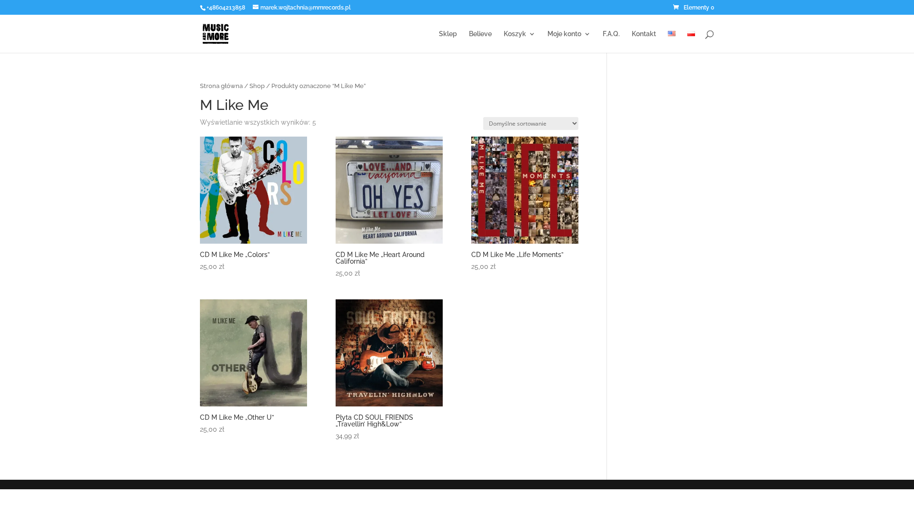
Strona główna (221, 85)
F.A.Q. (611, 34)
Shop (257, 85)
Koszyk (515, 34)
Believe (480, 34)
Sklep (448, 34)
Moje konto (564, 34)
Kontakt (644, 34)
